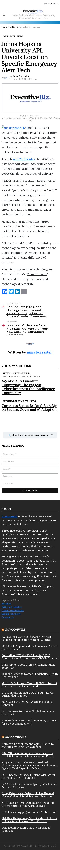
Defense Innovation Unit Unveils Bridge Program (26, 829)
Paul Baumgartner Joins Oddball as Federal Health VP (28, 713)
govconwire (15, 629)
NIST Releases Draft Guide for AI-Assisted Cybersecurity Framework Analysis (28, 804)
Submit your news (11, 613)
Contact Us (8, 617)
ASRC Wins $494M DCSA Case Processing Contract (27, 703)
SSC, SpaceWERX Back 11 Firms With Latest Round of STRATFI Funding (28, 776)
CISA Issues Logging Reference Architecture (29, 812)
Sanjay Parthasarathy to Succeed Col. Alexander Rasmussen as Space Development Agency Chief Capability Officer (29, 765)
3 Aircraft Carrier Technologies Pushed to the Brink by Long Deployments (28, 745)
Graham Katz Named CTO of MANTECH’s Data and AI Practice (27, 694)
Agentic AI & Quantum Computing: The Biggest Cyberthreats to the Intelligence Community (28, 387)
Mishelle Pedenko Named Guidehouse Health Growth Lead (30, 675)
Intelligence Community (17, 376)
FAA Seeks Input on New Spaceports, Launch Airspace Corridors (29, 786)
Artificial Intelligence (16, 373)
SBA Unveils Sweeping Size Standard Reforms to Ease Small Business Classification (29, 820)
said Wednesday (24, 159)
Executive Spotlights (15, 401)
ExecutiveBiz (9, 516)
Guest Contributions (13, 610)
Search (52, 436)
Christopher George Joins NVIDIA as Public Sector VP (28, 666)
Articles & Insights (12, 607)
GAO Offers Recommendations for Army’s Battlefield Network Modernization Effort (28, 755)
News (37, 376)
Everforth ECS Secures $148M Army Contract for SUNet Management (30, 722)
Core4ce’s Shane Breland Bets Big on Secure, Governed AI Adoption (29, 407)
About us (6, 603)
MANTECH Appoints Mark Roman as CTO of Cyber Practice (29, 647)
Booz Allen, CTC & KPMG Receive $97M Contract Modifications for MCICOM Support (30, 657)
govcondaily (15, 737)
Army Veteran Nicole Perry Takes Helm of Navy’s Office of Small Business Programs (28, 795)
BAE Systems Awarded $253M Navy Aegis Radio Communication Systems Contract (27, 638)
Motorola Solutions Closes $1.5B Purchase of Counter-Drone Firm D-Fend (29, 685)
